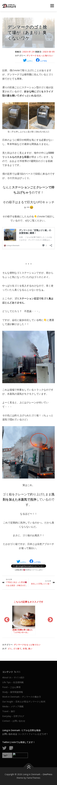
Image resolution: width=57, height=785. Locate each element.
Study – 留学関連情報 (12, 692)
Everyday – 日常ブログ (13, 716)
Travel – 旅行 (8, 711)
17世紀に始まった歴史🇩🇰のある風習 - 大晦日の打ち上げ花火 (16, 585)
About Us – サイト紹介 (13, 677)
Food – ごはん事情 (11, 687)
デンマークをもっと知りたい (40, 55)
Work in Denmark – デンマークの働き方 (21, 696)
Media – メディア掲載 (13, 706)
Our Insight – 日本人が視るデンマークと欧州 (23, 701)
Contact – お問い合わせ (13, 720)
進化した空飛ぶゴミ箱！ (41, 583)
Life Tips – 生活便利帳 (13, 682)
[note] (12, 748)
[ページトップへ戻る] (28, 767)
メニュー (52, 5)
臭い (30, 648)
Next (50, 620)
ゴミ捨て (17, 648)
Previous (7, 620)
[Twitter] (5, 748)
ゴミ (10, 648)
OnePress (47, 774)
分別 (25, 648)
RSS (18, 671)
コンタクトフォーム (27, 733)
